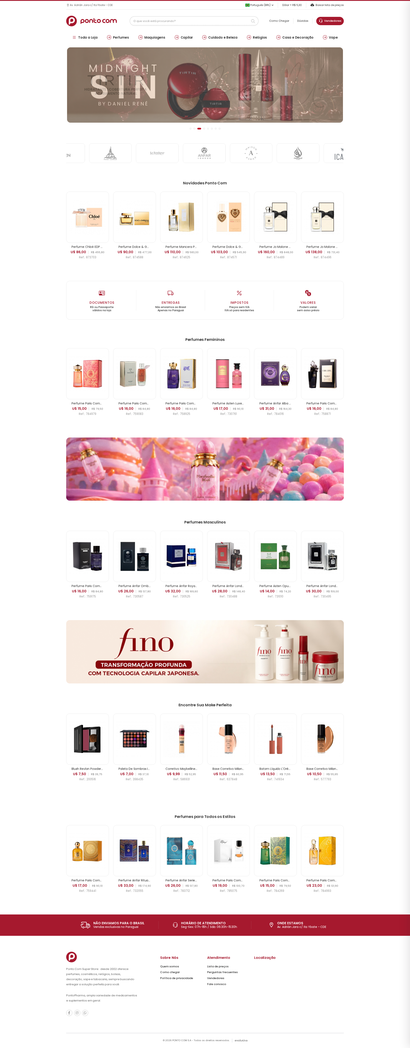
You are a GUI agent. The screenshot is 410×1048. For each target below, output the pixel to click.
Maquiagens (154, 37)
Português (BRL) (260, 5)
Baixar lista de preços (330, 5)
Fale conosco (216, 984)
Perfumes (121, 37)
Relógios (260, 37)
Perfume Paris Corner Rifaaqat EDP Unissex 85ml (247, 880)
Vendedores (332, 21)
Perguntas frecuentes (222, 972)
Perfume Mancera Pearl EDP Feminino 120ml (197, 247)
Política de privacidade (176, 978)
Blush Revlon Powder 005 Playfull (95, 769)
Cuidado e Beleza (222, 37)
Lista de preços (217, 966)
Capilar (187, 37)
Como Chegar (279, 21)
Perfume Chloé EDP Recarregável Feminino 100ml (108, 247)
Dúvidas (302, 21)
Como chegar (170, 972)
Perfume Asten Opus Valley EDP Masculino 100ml (294, 586)
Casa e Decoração (297, 37)
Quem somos (169, 966)
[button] (190, 129)
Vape (333, 37)
